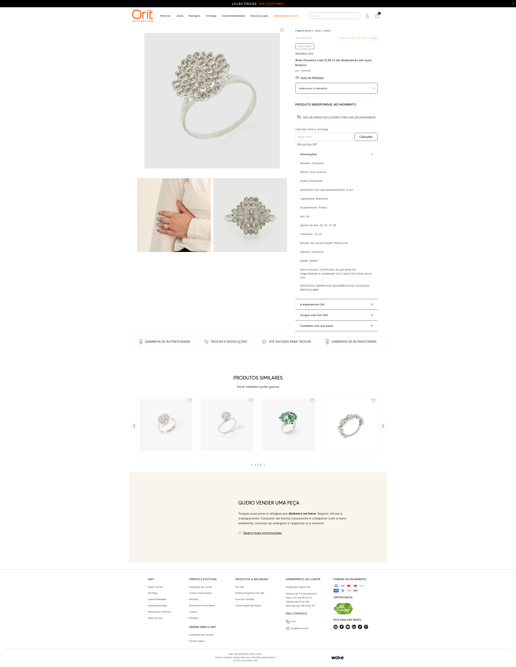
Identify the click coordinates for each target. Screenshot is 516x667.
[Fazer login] (367, 16)
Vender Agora (196, 641)
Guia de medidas (244, 599)
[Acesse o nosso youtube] (347, 627)
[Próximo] (383, 426)
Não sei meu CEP (307, 144)
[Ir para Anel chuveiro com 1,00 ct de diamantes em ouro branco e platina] (227, 426)
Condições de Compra (201, 634)
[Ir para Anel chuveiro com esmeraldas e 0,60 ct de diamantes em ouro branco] (288, 426)
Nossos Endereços (157, 605)
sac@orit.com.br (300, 628)
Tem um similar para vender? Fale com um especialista (339, 117)
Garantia (194, 599)
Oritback (193, 618)
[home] (142, 16)
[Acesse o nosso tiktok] (360, 627)
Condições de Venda (200, 587)
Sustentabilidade (233, 16)
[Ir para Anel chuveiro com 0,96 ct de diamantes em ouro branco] (166, 426)
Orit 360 (239, 587)
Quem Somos (155, 587)
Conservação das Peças (248, 605)
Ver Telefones (271, 4)
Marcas (165, 16)
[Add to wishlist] (282, 30)
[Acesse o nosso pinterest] (366, 627)
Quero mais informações (262, 533)
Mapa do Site (155, 618)
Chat (293, 621)
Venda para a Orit (286, 16)
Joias (179, 16)
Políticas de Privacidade (202, 605)
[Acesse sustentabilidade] (343, 608)
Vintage (211, 16)
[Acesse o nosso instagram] (335, 627)
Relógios (194, 16)
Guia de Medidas (312, 77)
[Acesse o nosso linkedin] (354, 627)
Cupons (193, 611)
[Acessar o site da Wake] (337, 658)
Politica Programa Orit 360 (249, 593)
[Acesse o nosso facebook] (341, 627)
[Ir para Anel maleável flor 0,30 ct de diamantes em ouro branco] (350, 426)
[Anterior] (134, 426)
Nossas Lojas (259, 16)
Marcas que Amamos (159, 611)
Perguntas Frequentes (298, 587)
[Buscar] (354, 16)
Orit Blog (152, 593)
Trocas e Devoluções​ (200, 593)
